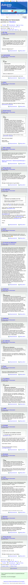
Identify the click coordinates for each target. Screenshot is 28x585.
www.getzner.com (11, 208)
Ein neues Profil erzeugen (22, 1)
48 (15, 29)
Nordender (5, 454)
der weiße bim (6, 189)
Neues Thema (20, 25)
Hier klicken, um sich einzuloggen (8, 576)
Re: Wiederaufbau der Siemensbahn (8, 33)
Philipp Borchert (7, 168)
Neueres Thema (5, 566)
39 (1, 29)
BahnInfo (23, 583)
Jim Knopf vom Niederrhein (9, 242)
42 (6, 29)
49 (16, 29)
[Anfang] (11, 28)
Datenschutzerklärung (13, 581)
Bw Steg (5, 32)
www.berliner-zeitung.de (7, 104)
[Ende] (20, 29)
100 (13, 26)
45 (10, 29)
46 (12, 29)
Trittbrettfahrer (12, 21)
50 (11, 26)
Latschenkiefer (6, 55)
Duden (9, 204)
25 (9, 26)
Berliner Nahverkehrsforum (11, 14)
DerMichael (5, 289)
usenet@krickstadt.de (6, 448)
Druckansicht (14, 568)
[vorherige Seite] (13, 28)
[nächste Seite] (18, 29)
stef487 (4, 408)
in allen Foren (17, 26)
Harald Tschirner (7, 110)
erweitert (25, 18)
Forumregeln (21, 581)
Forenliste (4, 25)
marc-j (4, 477)
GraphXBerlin (6, 378)
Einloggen (13, 1)
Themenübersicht (12, 25)
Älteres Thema (14, 566)
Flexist (4, 366)
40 (2, 29)
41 (4, 29)
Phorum (8, 583)
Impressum (6, 581)
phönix (4, 82)
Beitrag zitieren (22, 50)
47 (13, 29)
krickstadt (5, 425)
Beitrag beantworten (13, 50)
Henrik (4, 229)
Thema (18, 14)
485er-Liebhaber (7, 147)
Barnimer (5, 516)
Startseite (3, 14)
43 (7, 29)
